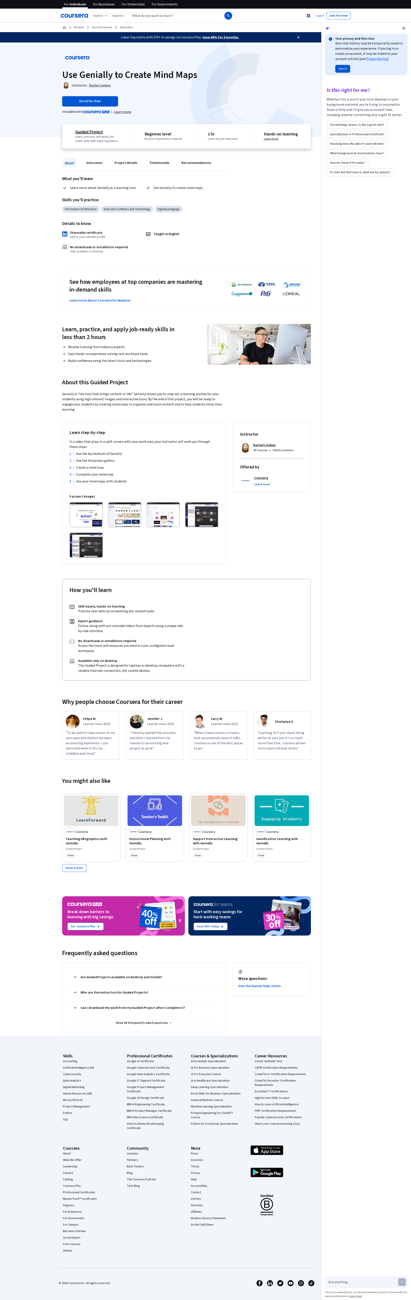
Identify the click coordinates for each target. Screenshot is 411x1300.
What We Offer (72, 1160)
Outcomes (94, 162)
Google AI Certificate (140, 1061)
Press (194, 1153)
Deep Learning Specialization (209, 1087)
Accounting (70, 1061)
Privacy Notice (376, 59)
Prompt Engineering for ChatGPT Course (212, 1115)
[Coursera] (74, 15)
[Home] (64, 27)
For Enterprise (72, 1212)
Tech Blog (133, 1186)
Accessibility (199, 1186)
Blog (130, 1173)
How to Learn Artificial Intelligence (277, 1104)
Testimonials (159, 162)
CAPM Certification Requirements (276, 1068)
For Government (73, 1218)
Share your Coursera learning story (277, 1124)
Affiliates (196, 1212)
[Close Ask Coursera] (308, 16)
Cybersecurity (72, 1074)
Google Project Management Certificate (145, 1089)
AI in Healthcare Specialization (210, 1081)
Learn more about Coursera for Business (100, 300)
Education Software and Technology (127, 209)
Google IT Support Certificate (146, 1081)
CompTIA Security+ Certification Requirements (275, 1083)
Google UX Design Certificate (145, 1098)
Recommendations (196, 162)
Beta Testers (135, 1166)
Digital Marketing (74, 1087)
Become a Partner (74, 1231)
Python (67, 1113)
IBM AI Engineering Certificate (146, 1104)
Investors (197, 1160)
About (69, 162)
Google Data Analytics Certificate (148, 1074)
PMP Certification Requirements (275, 1111)
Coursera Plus (72, 1186)
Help (194, 1179)
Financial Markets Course (207, 1100)
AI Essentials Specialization (208, 1061)
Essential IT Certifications (271, 1091)
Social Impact (71, 1238)
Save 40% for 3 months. (220, 37)
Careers (68, 1173)
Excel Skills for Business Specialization (216, 1093)
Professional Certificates (79, 1192)
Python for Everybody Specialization (214, 1124)
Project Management (76, 1106)
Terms (195, 1166)
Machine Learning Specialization (211, 1106)
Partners (132, 1160)
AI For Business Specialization (210, 1068)
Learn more (122, 112)
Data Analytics (72, 1081)
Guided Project (89, 132)
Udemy (67, 1250)
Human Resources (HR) (77, 1093)
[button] (118, 16)
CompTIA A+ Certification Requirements (280, 1074)
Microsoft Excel (72, 1100)
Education (126, 27)
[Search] (228, 16)
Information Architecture (81, 209)
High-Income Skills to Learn (272, 1098)
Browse (79, 27)
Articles (196, 1199)
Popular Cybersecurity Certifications (278, 1117)
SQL (65, 1119)
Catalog (68, 1179)
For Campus (70, 1225)
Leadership (70, 1166)
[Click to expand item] (86, 514)
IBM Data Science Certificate (145, 1117)
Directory (197, 1205)
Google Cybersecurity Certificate (148, 1068)
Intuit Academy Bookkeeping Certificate (145, 1126)
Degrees (68, 1205)
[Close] (298, 37)
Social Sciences (102, 27)
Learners (132, 1153)
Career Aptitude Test (268, 1061)
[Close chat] (404, 28)
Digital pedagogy (169, 209)
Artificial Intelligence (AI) (78, 1068)
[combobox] (172, 16)
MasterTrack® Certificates (80, 1199)
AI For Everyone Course (206, 1074)
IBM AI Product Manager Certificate (149, 1111)
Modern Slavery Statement (208, 1218)
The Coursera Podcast (141, 1179)
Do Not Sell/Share (202, 1225)
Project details (126, 162)
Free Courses (71, 1244)
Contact (196, 1192)
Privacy (195, 1173)
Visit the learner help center (259, 986)
